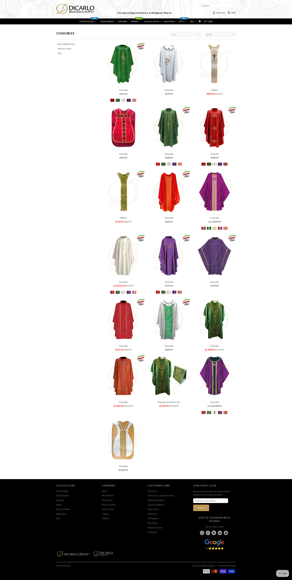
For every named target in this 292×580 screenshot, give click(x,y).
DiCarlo (67, 565)
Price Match (153, 523)
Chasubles (65, 33)
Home (104, 491)
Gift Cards (152, 514)
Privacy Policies (109, 504)
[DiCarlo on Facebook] (208, 532)
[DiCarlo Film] (105, 554)
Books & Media (63, 509)
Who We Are (107, 495)
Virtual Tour (107, 500)
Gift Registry (153, 518)
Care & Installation (156, 504)
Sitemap (105, 518)
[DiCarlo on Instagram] (226, 532)
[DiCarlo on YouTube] (214, 532)
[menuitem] (88, 22)
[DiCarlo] (75, 8)
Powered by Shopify (227, 565)
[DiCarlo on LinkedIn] (220, 532)
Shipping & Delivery (156, 500)
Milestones (61, 514)
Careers (105, 514)
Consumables (62, 491)
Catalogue (152, 532)
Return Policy (153, 509)
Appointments (62, 495)
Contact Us (152, 491)
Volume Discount (155, 527)
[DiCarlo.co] (74, 554)
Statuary (60, 500)
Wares (59, 504)
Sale (58, 518)
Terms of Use (108, 509)
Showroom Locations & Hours (161, 495)
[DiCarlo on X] (202, 532)
